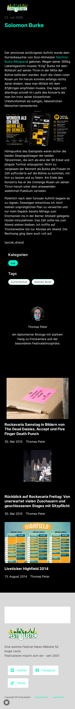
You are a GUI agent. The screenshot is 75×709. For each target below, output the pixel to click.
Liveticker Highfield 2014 (26, 568)
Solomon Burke (43, 281)
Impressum (58, 697)
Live (13, 263)
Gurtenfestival (19, 281)
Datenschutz (41, 697)
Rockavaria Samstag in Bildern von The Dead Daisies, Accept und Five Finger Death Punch (35, 429)
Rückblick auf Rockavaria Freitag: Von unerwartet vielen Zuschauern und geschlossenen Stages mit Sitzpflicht (37, 501)
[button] (6, 702)
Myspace (21, 61)
